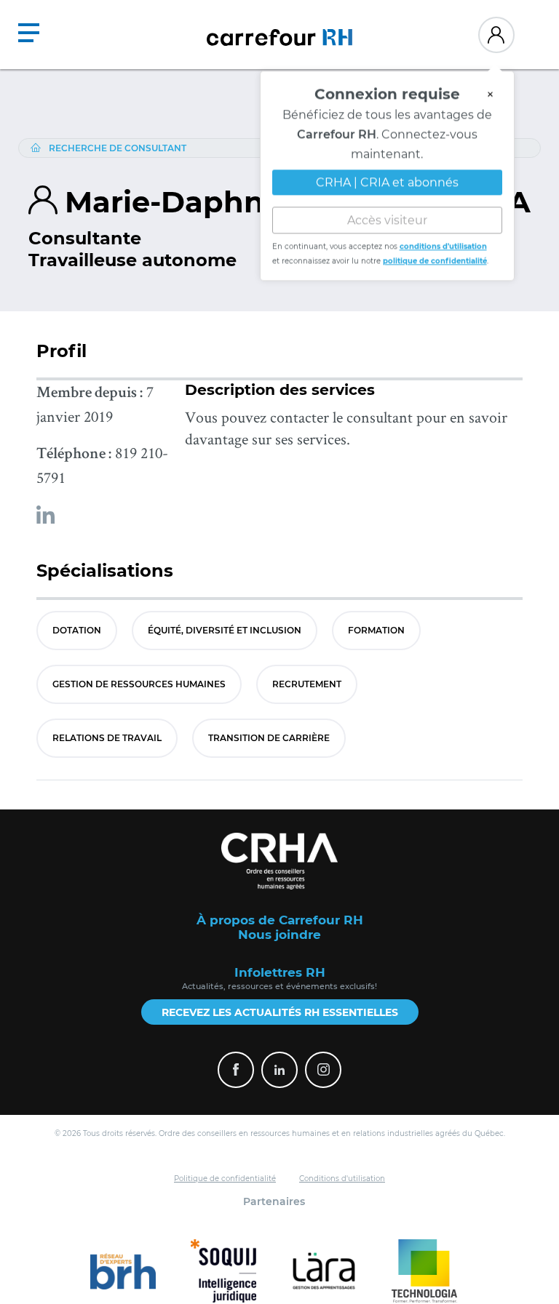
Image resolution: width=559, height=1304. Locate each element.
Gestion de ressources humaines (139, 684)
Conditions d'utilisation (342, 1178)
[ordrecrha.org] (279, 861)
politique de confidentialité (435, 262)
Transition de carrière (269, 737)
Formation (376, 630)
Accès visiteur (387, 221)
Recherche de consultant (117, 148)
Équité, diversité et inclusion (224, 630)
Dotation (76, 630)
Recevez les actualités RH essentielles (280, 1012)
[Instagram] (323, 1070)
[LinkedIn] (279, 1070)
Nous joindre (279, 934)
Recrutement (306, 684)
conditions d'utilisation (443, 247)
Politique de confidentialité (225, 1178)
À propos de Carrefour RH (280, 920)
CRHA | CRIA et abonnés (387, 184)
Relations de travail (107, 737)
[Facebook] (236, 1070)
